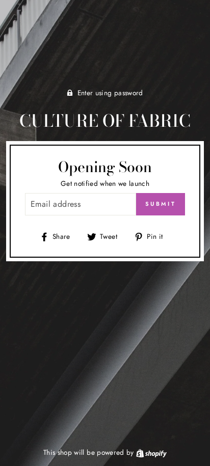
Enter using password (110, 93)
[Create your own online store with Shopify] (151, 452)
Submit (160, 204)
